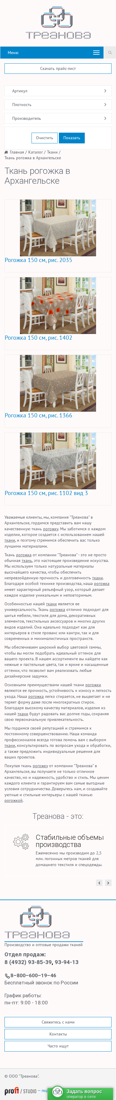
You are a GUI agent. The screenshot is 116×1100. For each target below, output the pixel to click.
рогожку (50, 528)
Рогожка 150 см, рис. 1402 (38, 337)
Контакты (58, 1034)
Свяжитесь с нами (58, 1022)
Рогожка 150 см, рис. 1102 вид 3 (46, 493)
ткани (9, 540)
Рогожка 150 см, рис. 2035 (38, 260)
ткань (27, 560)
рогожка (24, 554)
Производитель (26, 118)
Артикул (19, 91)
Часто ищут (58, 1046)
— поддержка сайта (55, 1090)
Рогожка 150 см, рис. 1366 (38, 415)
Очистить (44, 137)
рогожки (93, 684)
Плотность (22, 104)
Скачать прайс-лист (58, 68)
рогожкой (13, 800)
